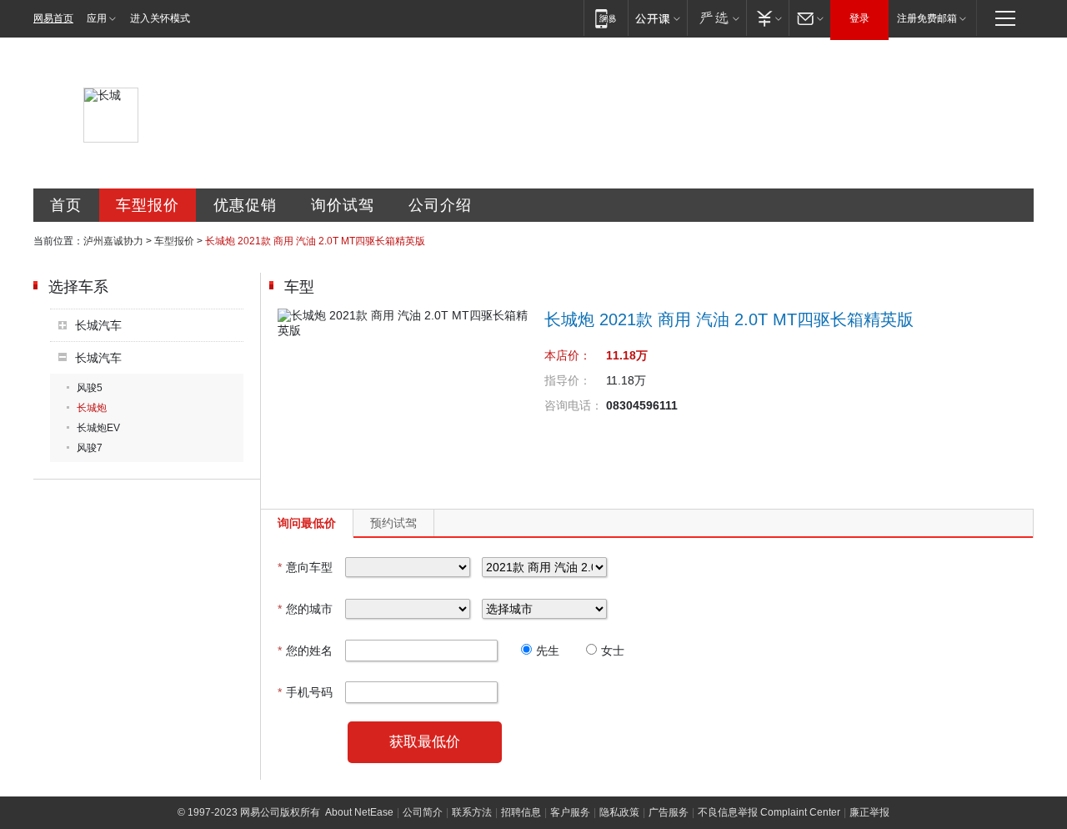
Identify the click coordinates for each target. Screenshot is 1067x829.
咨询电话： (573, 405)
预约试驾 (393, 523)
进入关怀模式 (160, 18)
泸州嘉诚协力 (113, 241)
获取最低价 (424, 742)
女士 (612, 650)
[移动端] (606, 18)
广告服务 (669, 812)
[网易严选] (716, 18)
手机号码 (305, 692)
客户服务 (570, 812)
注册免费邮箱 (927, 18)
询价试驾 (342, 205)
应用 (97, 18)
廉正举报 (869, 812)
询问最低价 (307, 523)
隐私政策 (619, 812)
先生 (547, 650)
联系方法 (472, 812)
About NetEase (359, 812)
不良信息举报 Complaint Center (769, 812)
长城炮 (92, 408)
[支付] (767, 18)
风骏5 (90, 388)
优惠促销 (245, 205)
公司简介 (423, 812)
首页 (66, 205)
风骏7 (90, 448)
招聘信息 (521, 812)
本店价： (567, 355)
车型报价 (147, 205)
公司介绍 (440, 205)
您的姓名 (305, 650)
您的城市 (305, 608)
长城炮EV (98, 428)
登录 (859, 18)
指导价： (567, 380)
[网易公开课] (657, 18)
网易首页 (53, 18)
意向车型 (305, 567)
